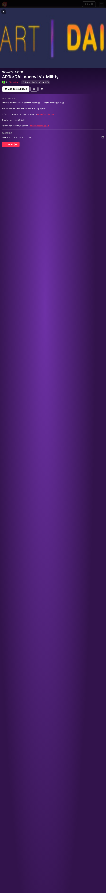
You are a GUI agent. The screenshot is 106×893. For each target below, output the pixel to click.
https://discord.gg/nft (39, 126)
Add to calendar (17, 89)
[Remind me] (34, 89)
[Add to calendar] (102, 137)
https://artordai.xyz (45, 114)
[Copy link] (42, 89)
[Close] (3, 11)
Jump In (9, 144)
